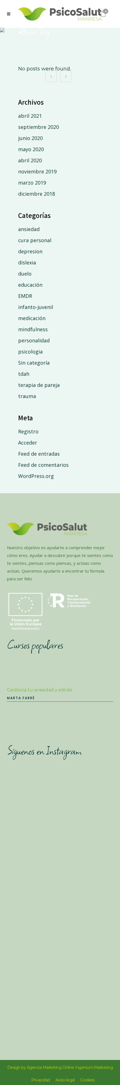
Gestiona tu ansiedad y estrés (39, 690)
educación (30, 284)
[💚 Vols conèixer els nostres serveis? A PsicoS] (60, 856)
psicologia (30, 351)
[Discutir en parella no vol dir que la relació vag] (60, 980)
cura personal (34, 240)
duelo (25, 273)
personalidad (34, 340)
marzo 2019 (32, 182)
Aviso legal (65, 1079)
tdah (23, 373)
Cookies (87, 1079)
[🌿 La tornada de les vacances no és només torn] (60, 918)
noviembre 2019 (37, 171)
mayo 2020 (31, 149)
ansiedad (29, 229)
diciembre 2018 (36, 193)
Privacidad (40, 1079)
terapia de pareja (39, 385)
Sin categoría (34, 362)
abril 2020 (30, 160)
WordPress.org (36, 476)
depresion (30, 251)
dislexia (27, 262)
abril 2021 (30, 115)
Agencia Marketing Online (50, 1067)
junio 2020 (30, 138)
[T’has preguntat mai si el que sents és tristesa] (60, 794)
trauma (27, 396)
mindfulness (33, 329)
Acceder (27, 442)
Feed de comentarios (43, 465)
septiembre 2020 (38, 127)
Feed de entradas (39, 453)
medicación (31, 318)
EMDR (25, 296)
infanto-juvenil (35, 307)
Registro (28, 431)
